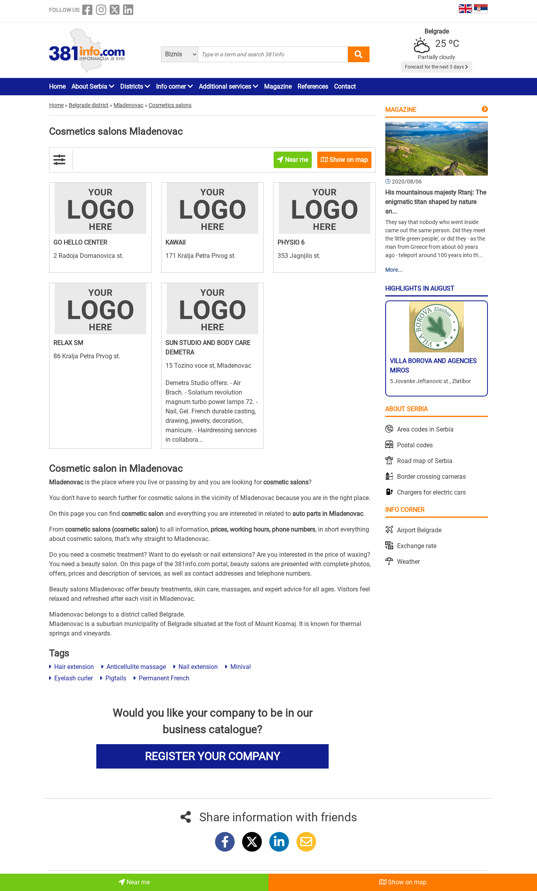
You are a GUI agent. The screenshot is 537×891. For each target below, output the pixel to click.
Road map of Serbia (424, 461)
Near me (137, 882)
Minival (240, 667)
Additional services (226, 86)
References (313, 86)
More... (394, 270)
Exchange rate (416, 546)
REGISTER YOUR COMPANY (212, 756)
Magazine (278, 86)
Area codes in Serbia (425, 429)
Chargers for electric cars (431, 492)
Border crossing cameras (431, 476)
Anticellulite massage (135, 667)
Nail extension (197, 667)
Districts (132, 86)
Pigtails (115, 678)
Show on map (406, 882)
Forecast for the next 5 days (435, 67)
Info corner (172, 86)
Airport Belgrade (419, 530)
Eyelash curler (73, 678)
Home (57, 86)
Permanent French (163, 678)
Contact (345, 86)
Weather (408, 561)
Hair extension (73, 667)
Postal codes (415, 445)
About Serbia (90, 86)
